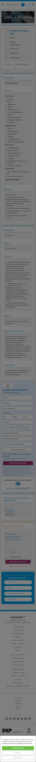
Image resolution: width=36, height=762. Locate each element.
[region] (18, 749)
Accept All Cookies (18, 748)
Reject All (18, 753)
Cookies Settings (18, 758)
